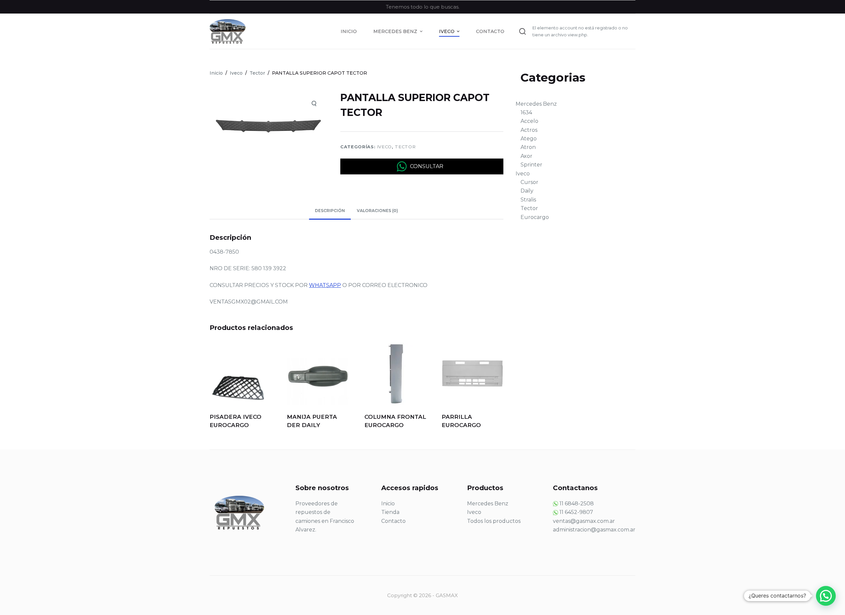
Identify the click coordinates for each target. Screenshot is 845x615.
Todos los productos (494, 521)
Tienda (390, 512)
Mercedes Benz (536, 104)
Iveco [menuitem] (447, 31)
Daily (527, 191)
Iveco (384, 146)
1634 (526, 112)
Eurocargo (535, 217)
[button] (826, 596)
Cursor (529, 182)
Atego (529, 138)
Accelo (529, 121)
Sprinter (531, 165)
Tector (405, 146)
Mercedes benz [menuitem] (395, 31)
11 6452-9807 (576, 512)
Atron (528, 147)
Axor (526, 156)
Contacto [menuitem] (490, 31)
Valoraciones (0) (377, 210)
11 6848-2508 (576, 503)
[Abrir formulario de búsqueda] (522, 31)
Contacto (393, 521)
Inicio (388, 503)
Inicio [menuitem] (349, 31)
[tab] (330, 210)
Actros (529, 130)
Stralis (528, 200)
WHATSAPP (325, 285)
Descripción (330, 210)
